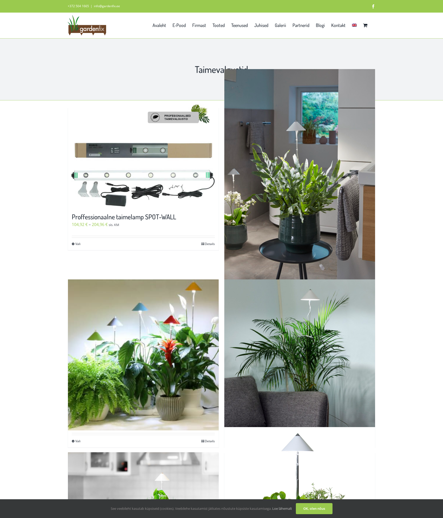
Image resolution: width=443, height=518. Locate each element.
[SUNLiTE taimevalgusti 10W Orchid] (299, 182)
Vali (77, 244)
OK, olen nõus (314, 508)
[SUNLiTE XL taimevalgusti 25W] (299, 355)
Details (210, 244)
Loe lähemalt (282, 508)
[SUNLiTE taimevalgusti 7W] (143, 355)
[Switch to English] (354, 25)
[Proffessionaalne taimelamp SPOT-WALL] (143, 157)
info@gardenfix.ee (107, 6)
